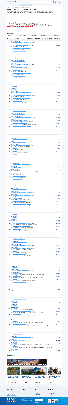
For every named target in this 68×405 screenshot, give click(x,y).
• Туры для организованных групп (25, 392)
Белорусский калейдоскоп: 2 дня (15, 41)
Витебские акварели (14, 69)
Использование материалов (52, 392)
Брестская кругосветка (14, 122)
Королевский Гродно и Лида (15, 200)
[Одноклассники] (8, 355)
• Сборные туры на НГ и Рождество (25, 393)
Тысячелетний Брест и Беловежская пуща (17, 116)
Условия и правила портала (52, 391)
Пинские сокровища (14, 110)
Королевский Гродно (14, 135)
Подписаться (37, 402)
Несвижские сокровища (14, 57)
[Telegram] (14, 355)
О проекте (57, 5)
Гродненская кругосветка (14, 141)
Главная (9, 5)
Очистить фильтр (57, 35)
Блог (44, 5)
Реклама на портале (51, 394)
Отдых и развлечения (37, 5)
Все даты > (33, 42)
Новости (47, 5)
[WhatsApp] (12, 355)
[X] (9, 355)
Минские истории (13, 44)
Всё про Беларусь (16, 5)
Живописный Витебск (14, 72)
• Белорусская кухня (10, 394)
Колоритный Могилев (14, 88)
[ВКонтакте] (7, 355)
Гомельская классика (14, 85)
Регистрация (58, 2)
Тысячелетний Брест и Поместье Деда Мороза (17, 60)
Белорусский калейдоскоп (14, 91)
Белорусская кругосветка (14, 144)
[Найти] (50, 2)
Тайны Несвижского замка (15, 47)
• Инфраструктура (9, 391)
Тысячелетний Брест (14, 63)
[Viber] (11, 355)
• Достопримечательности (10, 392)
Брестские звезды (13, 66)
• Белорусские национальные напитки (12, 395)
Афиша (52, 5)
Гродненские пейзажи (14, 138)
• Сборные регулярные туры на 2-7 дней (26, 391)
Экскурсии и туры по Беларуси (26, 5)
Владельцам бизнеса (51, 393)
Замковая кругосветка (14, 172)
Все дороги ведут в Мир (14, 166)
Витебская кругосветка (14, 150)
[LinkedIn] (10, 355)
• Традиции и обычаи (10, 393)
